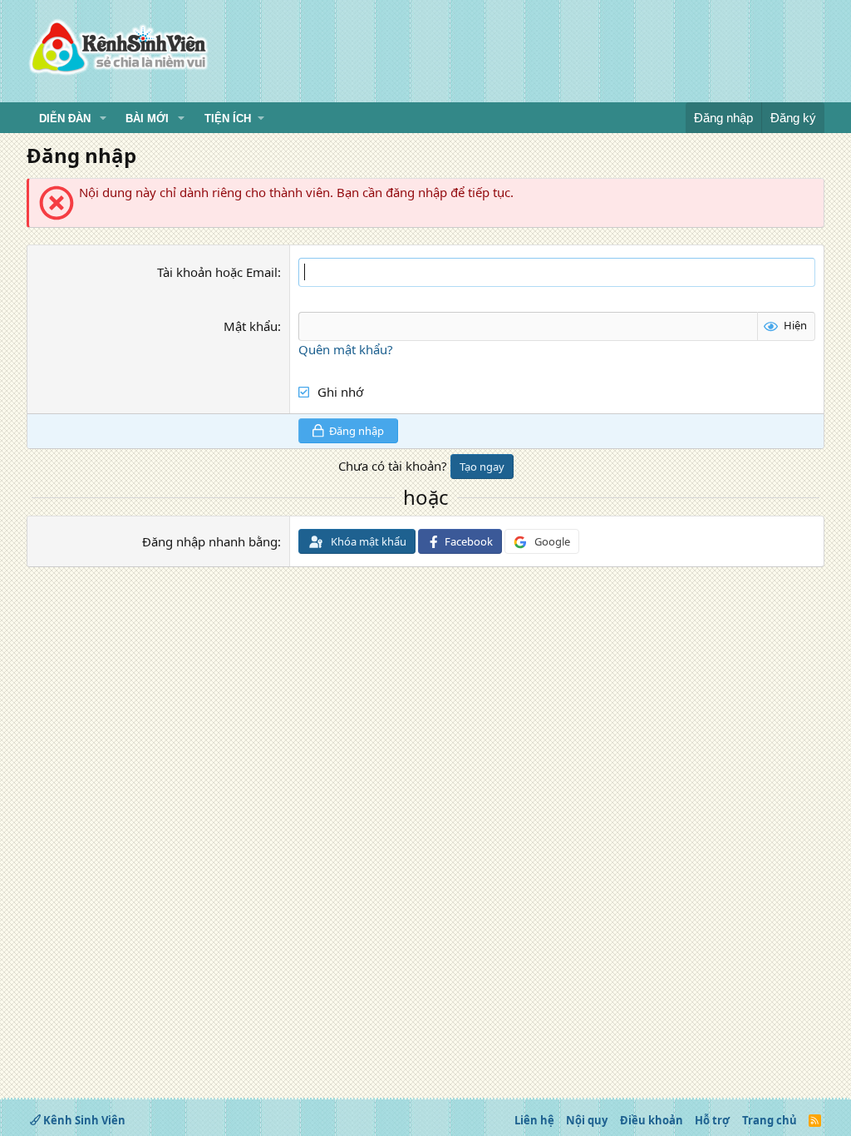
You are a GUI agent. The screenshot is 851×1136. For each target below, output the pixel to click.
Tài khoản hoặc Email (217, 272)
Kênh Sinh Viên (83, 1120)
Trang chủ (769, 1120)
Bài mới (147, 118)
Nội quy (587, 1120)
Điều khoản (651, 1120)
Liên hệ (534, 1120)
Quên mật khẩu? (345, 349)
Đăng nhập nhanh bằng (210, 541)
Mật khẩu (251, 326)
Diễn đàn (65, 118)
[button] (103, 119)
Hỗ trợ (712, 1120)
